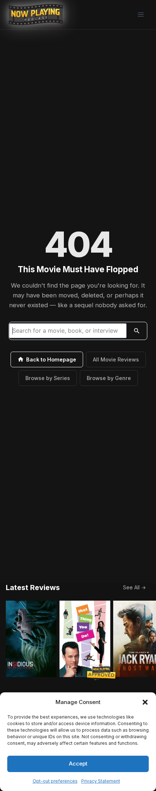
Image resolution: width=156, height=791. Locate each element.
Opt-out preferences (55, 781)
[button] (145, 702)
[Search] (137, 331)
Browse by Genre (109, 378)
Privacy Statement (100, 781)
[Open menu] (140, 14)
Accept (78, 763)
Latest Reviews (33, 587)
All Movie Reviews (116, 359)
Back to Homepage (51, 359)
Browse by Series (47, 378)
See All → (134, 587)
